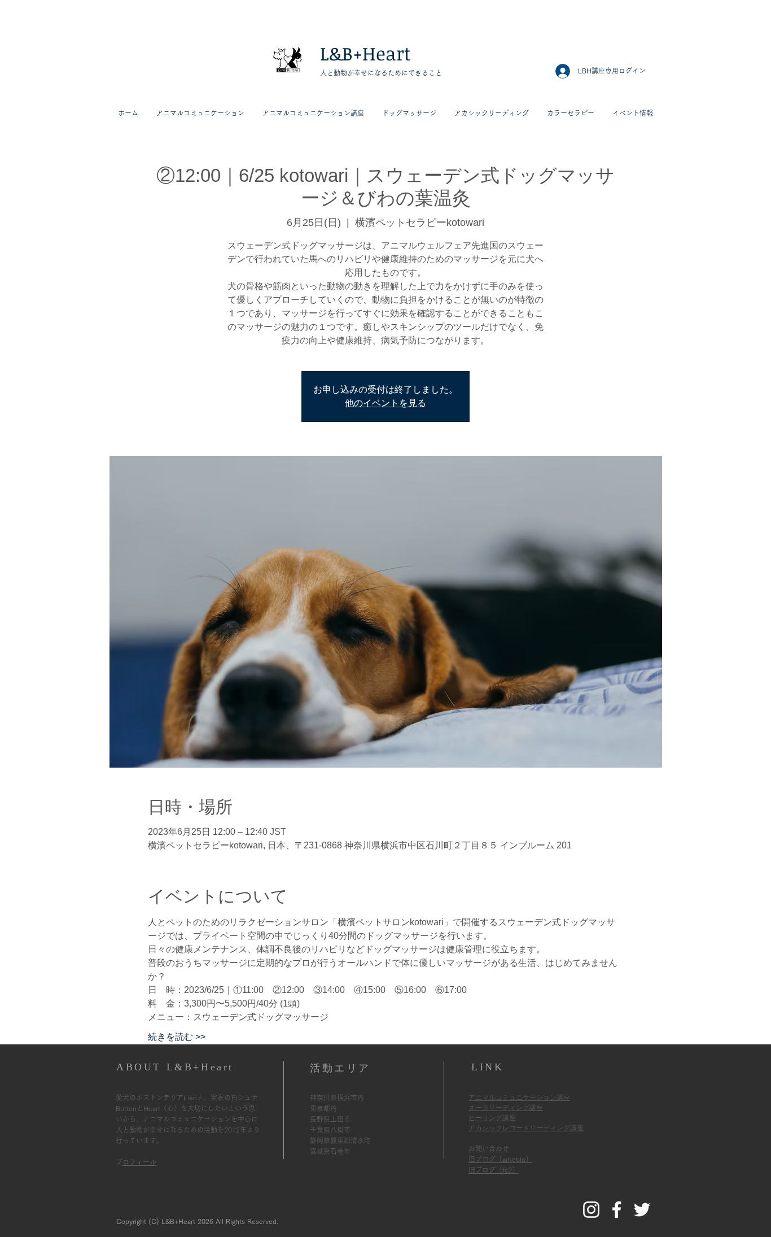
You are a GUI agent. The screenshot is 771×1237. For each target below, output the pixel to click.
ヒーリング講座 (492, 1118)
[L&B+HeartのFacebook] (617, 1210)
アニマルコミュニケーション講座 (519, 1097)
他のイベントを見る (385, 403)
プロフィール (139, 1161)
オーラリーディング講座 (505, 1108)
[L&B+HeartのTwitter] (642, 1210)
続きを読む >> (176, 1037)
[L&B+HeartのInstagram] (591, 1210)
